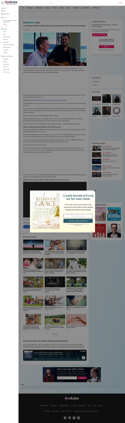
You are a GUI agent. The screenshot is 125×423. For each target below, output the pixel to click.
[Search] (83, 3)
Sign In (5, 24)
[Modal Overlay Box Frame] (62, 211)
